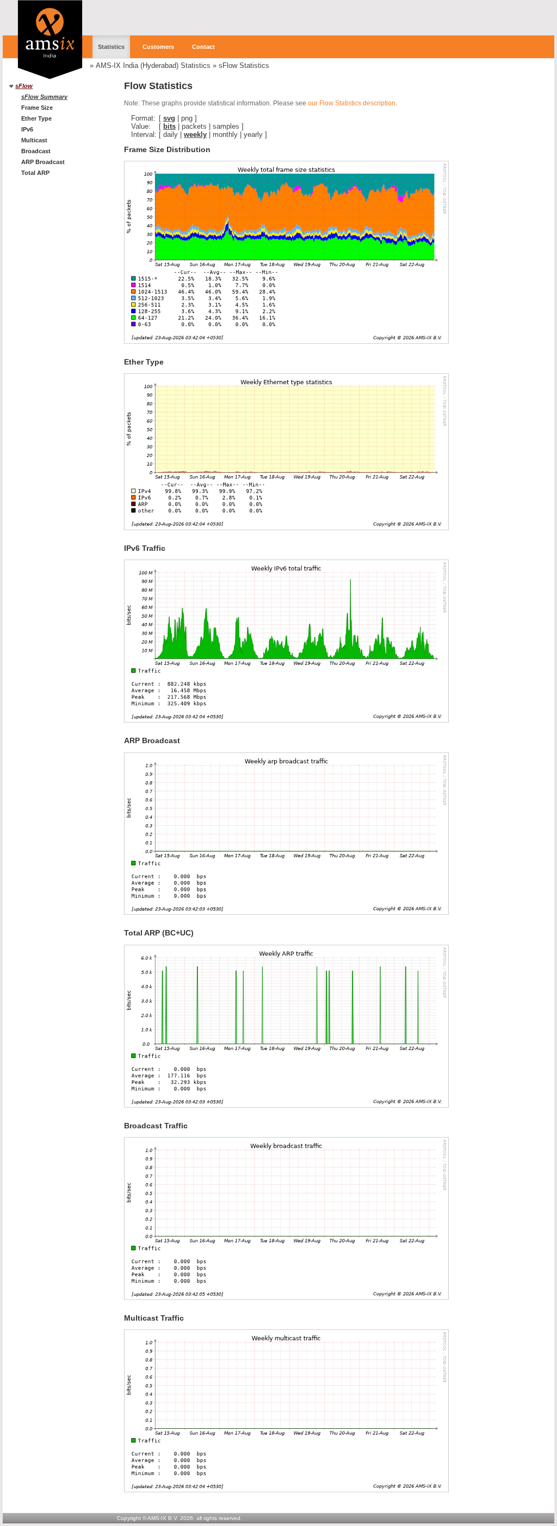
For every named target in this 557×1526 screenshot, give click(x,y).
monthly (225, 134)
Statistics (111, 46)
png (187, 118)
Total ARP (35, 172)
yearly (253, 134)
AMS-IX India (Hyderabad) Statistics (153, 65)
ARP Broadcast (43, 162)
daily (170, 134)
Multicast (34, 140)
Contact (203, 46)
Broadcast (36, 151)
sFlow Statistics (244, 65)
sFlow (24, 86)
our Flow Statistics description (351, 103)
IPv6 (27, 129)
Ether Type (36, 118)
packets (194, 126)
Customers (158, 46)
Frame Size (37, 107)
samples (226, 126)
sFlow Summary (44, 96)
